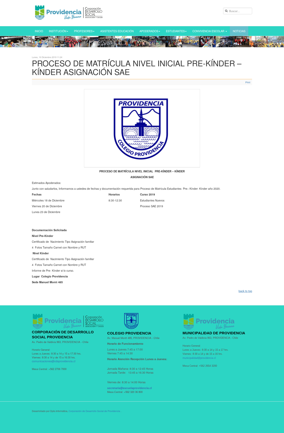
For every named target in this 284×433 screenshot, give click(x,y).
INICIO (39, 31)
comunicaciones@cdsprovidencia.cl (53, 361)
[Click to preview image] (142, 128)
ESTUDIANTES (175, 31)
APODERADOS (148, 31)
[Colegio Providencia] (69, 13)
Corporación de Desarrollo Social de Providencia (94, 411)
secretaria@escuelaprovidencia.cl (129, 388)
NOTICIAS (239, 31)
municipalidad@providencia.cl (199, 357)
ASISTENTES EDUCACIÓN (117, 31)
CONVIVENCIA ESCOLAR (208, 31)
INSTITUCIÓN (57, 31)
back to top (245, 291)
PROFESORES (83, 31)
